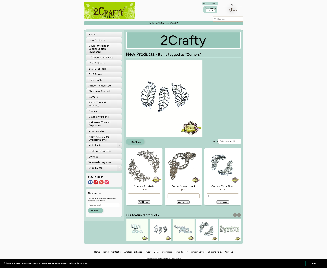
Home (92, 34)
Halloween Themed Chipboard (99, 124)
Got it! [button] (314, 263)
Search (105, 252)
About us (229, 252)
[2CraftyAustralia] (109, 10)
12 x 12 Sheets (96, 63)
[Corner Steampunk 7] (183, 166)
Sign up (214, 3)
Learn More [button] (82, 263)
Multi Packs (105, 146)
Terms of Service (198, 252)
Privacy (148, 252)
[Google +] (101, 182)
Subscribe (95, 210)
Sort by (215, 141)
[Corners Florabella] (144, 166)
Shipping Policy (215, 252)
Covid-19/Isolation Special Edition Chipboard (99, 48)
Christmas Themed (99, 91)
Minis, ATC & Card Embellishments (99, 138)
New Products (97, 40)
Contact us (116, 252)
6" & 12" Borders (97, 68)
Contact (93, 156)
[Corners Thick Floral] (223, 166)
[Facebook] (90, 182)
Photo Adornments (99, 151)
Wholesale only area (100, 162)
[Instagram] (106, 182)
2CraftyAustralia (163, 258)
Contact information (163, 252)
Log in (205, 3)
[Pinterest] (96, 182)
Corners (93, 96)
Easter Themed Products (97, 104)
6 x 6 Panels (95, 79)
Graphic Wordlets (99, 116)
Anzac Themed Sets (100, 85)
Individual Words (98, 131)
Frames (93, 111)
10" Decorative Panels (101, 57)
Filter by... (135, 141)
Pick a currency (210, 8)
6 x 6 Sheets (95, 74)
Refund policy (181, 252)
